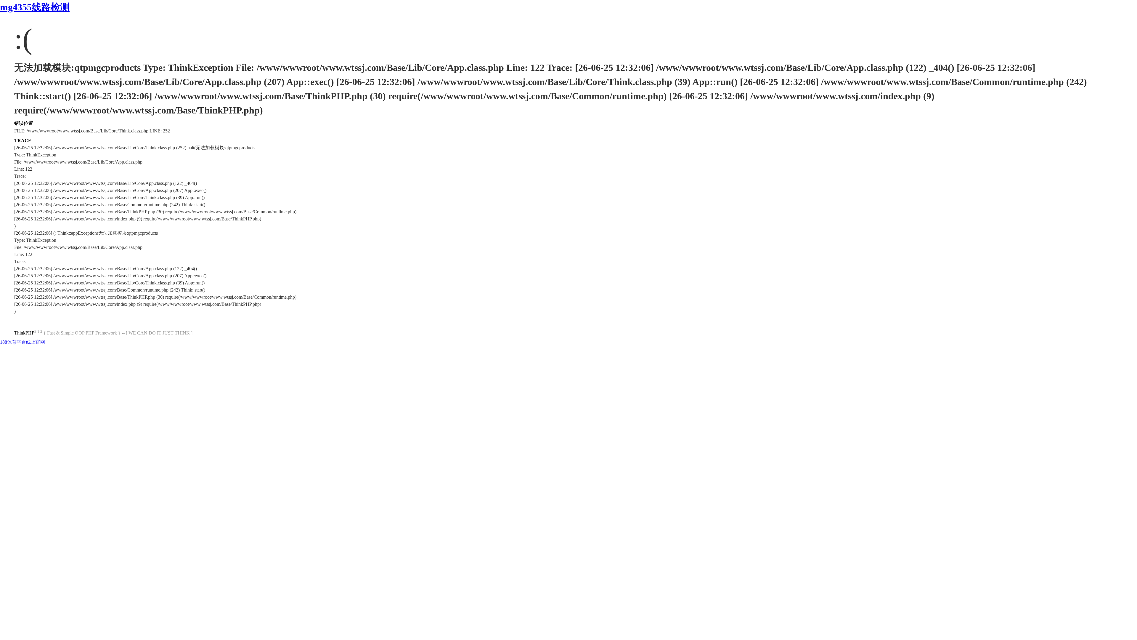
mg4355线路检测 (35, 7)
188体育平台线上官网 (22, 342)
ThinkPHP (24, 332)
